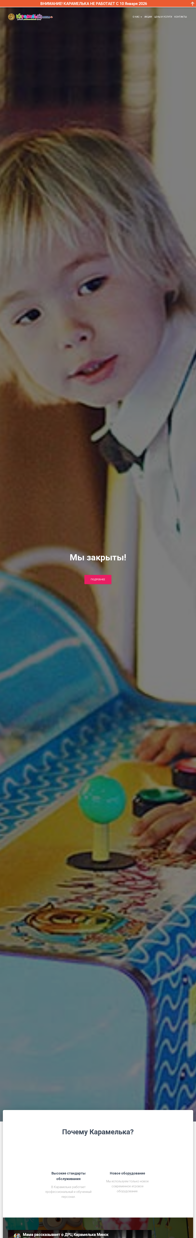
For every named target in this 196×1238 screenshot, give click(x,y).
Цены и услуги (163, 16)
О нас (136, 16)
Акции (148, 16)
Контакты (180, 16)
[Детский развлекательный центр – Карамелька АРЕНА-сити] (30, 16)
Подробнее (98, 579)
